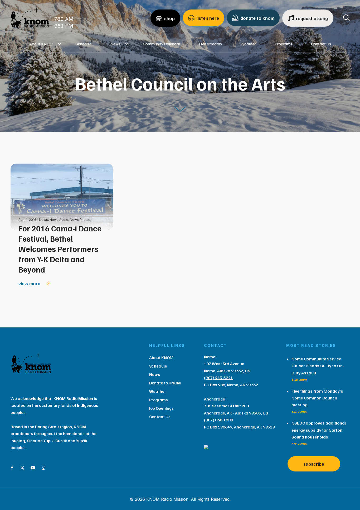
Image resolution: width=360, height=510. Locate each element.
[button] (59, 44)
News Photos (80, 220)
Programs (283, 43)
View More (29, 283)
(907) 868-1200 (218, 419)
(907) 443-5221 (218, 377)
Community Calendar (161, 43)
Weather (248, 43)
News (115, 43)
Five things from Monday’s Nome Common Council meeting (317, 398)
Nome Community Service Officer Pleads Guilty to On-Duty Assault (317, 365)
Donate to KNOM (165, 382)
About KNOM (41, 43)
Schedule (84, 43)
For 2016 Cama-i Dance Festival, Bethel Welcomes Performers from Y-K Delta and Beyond (59, 248)
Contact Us (321, 43)
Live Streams (210, 43)
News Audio (59, 220)
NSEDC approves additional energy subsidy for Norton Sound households (318, 430)
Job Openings (161, 408)
